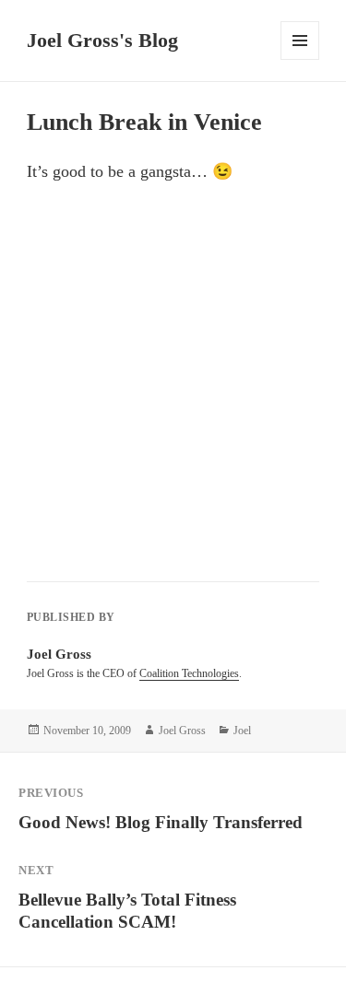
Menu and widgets (300, 59)
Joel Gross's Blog (102, 40)
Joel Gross (182, 730)
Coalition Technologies (189, 673)
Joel (242, 730)
